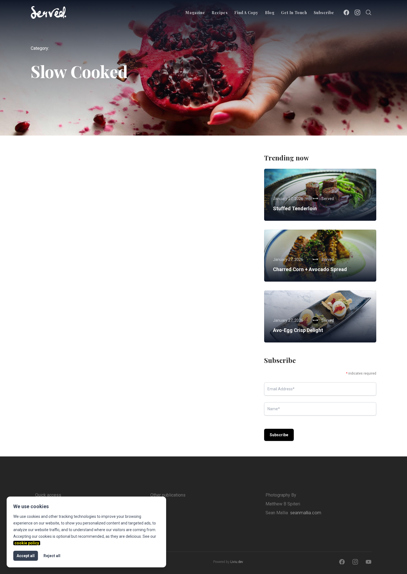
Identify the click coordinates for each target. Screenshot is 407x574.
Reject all (51, 556)
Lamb (49, 241)
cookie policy (26, 543)
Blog (269, 12)
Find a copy (246, 12)
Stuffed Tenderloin (295, 208)
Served (63, 293)
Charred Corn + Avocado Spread (310, 269)
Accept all (26, 556)
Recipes (220, 12)
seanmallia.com (305, 512)
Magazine (195, 12)
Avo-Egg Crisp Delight (298, 330)
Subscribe (324, 12)
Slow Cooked (75, 241)
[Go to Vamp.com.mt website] (174, 511)
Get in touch (294, 12)
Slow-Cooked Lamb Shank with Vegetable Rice (77, 254)
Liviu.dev (236, 562)
